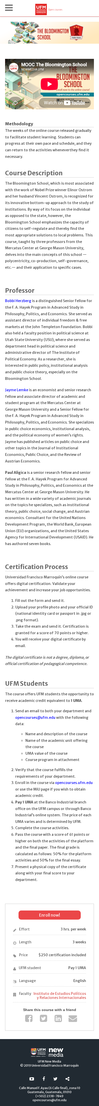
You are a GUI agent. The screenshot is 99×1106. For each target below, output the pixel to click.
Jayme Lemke (16, 390)
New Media (53, 1061)
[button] (9, 8)
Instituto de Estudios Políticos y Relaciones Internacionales (60, 995)
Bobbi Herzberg (18, 301)
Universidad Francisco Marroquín (55, 1065)
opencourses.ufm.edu (74, 782)
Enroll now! (49, 915)
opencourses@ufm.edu (35, 717)
